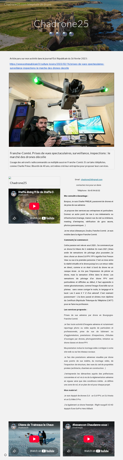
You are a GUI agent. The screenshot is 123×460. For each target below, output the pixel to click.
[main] (61, 22)
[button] (5, 455)
